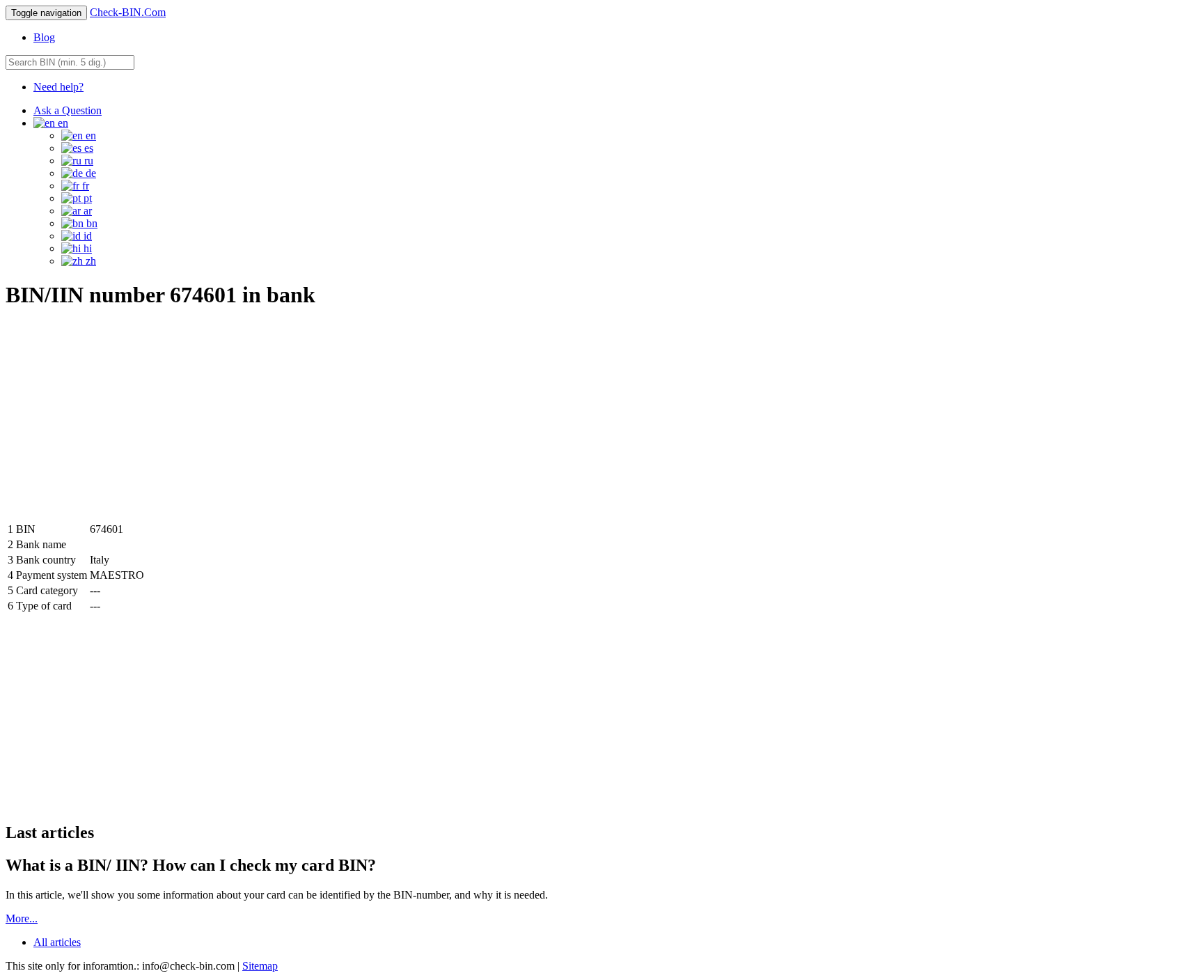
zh (89, 261)
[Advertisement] (122, 420)
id (86, 236)
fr (84, 186)
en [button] (61, 123)
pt (86, 198)
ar (86, 211)
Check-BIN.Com (128, 12)
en (89, 135)
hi (86, 248)
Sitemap (260, 966)
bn (90, 223)
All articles (57, 942)
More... (22, 918)
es (87, 148)
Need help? (58, 87)
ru (87, 160)
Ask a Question (67, 110)
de (89, 173)
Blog (44, 37)
